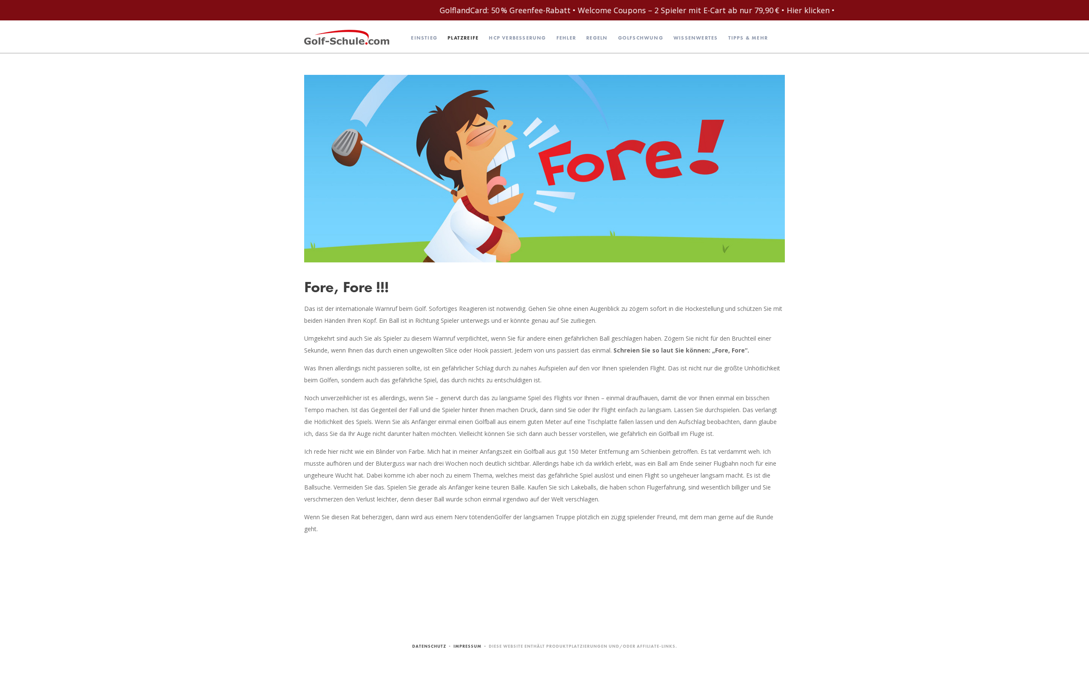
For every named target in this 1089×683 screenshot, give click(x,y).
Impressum (467, 646)
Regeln (596, 37)
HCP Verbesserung (517, 37)
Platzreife (463, 37)
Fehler (566, 37)
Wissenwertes (695, 37)
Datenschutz (429, 646)
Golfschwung (640, 37)
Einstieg (424, 37)
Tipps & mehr (748, 37)
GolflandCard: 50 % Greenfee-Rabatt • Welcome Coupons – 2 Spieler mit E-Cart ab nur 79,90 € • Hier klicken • (588, 10)
